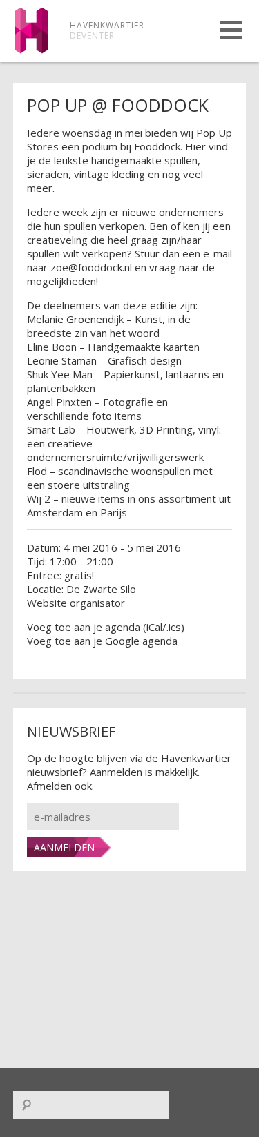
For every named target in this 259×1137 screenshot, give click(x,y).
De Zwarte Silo (101, 589)
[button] (231, 30)
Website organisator (76, 603)
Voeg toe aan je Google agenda (102, 641)
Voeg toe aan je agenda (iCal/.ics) (105, 627)
